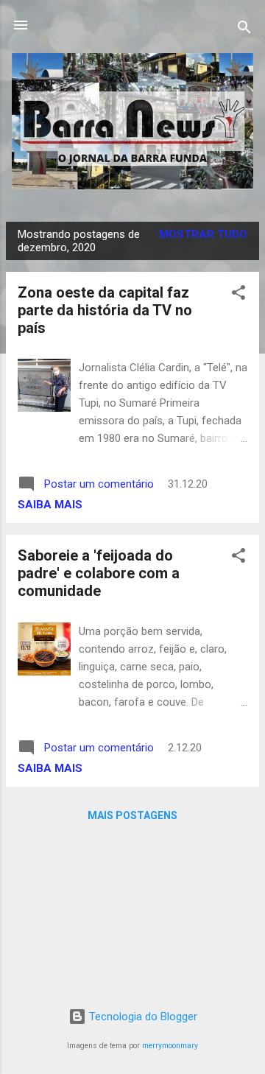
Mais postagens (132, 815)
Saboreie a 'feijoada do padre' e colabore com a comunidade (99, 573)
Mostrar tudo (203, 234)
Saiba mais (50, 504)
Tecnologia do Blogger (141, 1016)
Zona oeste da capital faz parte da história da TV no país (105, 310)
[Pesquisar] (244, 29)
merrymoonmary (170, 1045)
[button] (238, 295)
